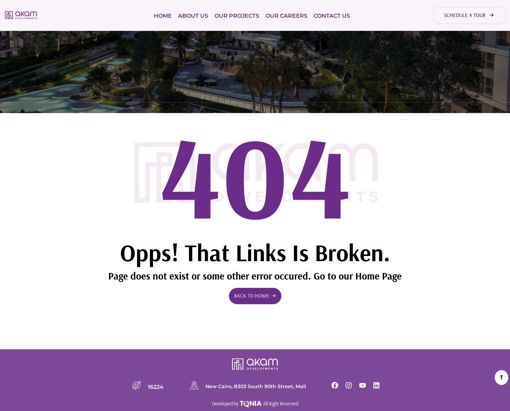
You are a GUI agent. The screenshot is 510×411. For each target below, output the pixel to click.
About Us (193, 15)
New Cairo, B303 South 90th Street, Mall (255, 386)
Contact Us (332, 15)
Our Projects (236, 15)
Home (163, 15)
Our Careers (286, 15)
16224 (155, 386)
